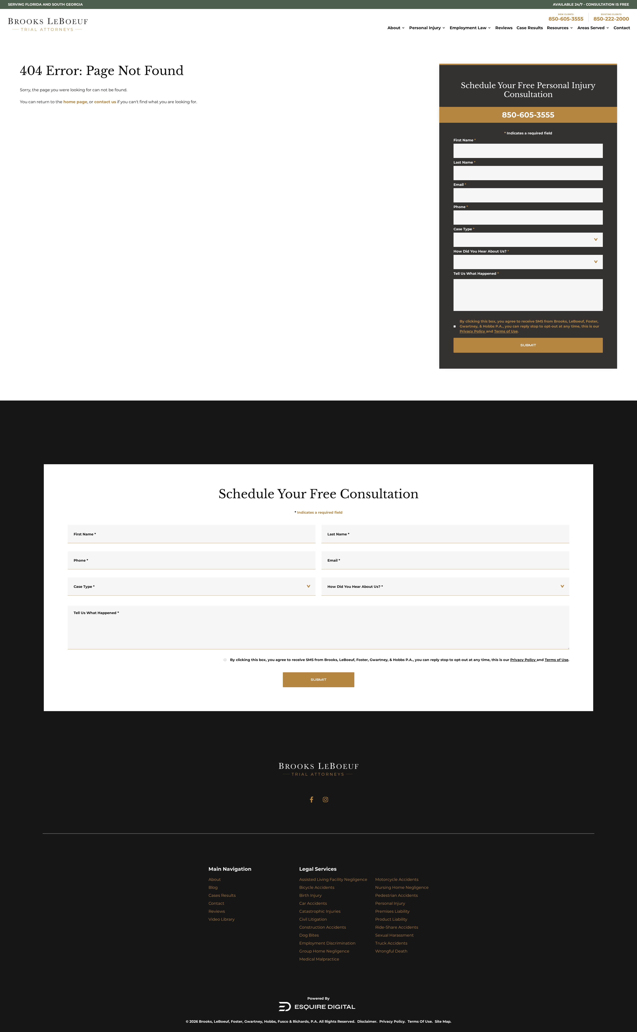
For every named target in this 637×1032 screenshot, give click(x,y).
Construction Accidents (322, 927)
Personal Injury (390, 903)
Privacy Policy (472, 331)
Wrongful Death (391, 951)
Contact (216, 903)
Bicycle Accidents (316, 887)
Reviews (217, 911)
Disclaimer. (367, 1021)
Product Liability (391, 919)
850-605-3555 (566, 19)
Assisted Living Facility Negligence (333, 879)
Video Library (222, 919)
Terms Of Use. (420, 1021)
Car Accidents (313, 903)
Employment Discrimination (327, 943)
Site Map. (443, 1021)
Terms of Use (506, 331)
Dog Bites (309, 935)
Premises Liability (392, 911)
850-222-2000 (611, 19)
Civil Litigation (313, 919)
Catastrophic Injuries (320, 911)
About (215, 879)
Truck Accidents (391, 943)
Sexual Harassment (394, 935)
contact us (105, 101)
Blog (213, 887)
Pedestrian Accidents (396, 895)
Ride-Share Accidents (396, 927)
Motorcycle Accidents (397, 879)
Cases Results (222, 895)
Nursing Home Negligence (402, 887)
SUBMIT (528, 345)
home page (75, 101)
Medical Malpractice (319, 959)
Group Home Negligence (324, 951)
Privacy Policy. (392, 1021)
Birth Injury (310, 895)
